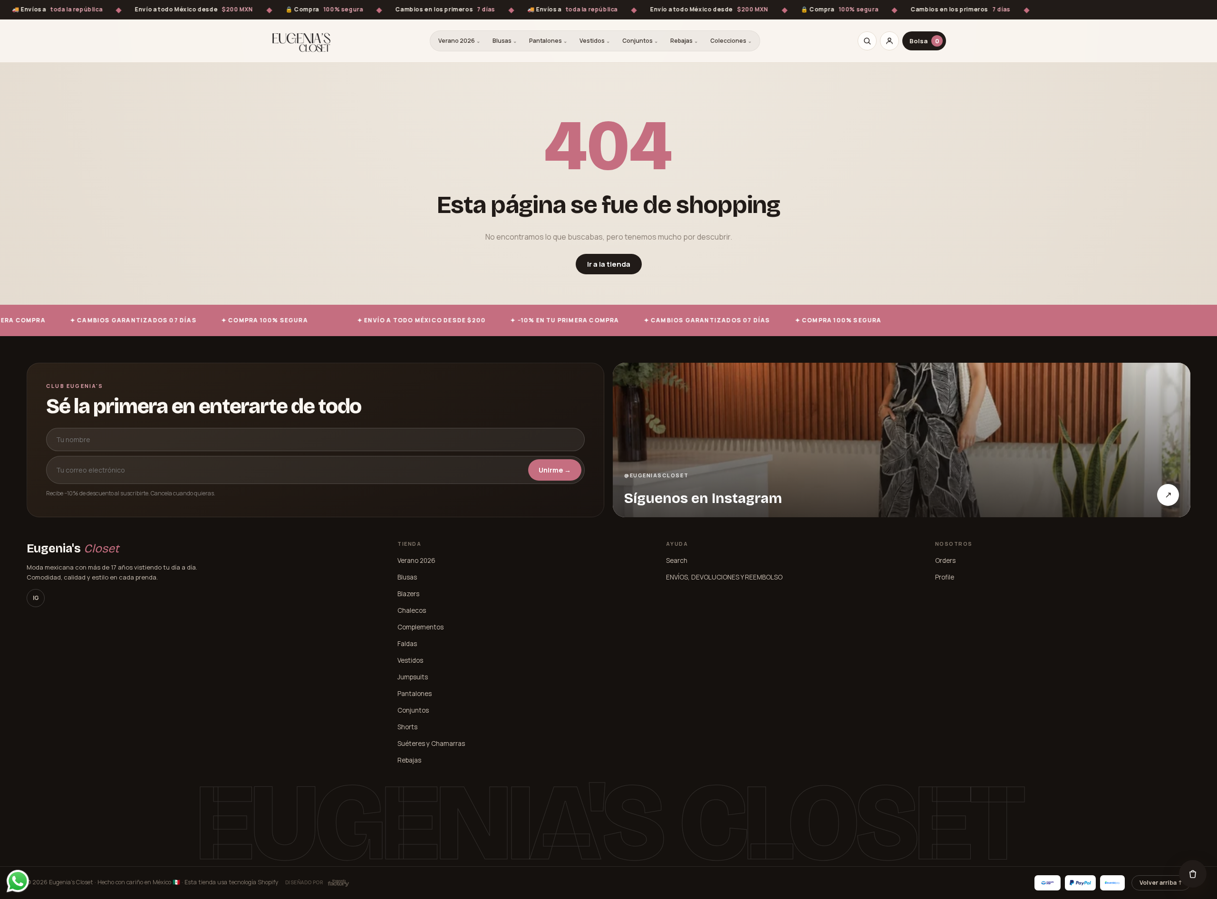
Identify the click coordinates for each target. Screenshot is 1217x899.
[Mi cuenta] (889, 40)
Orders (945, 560)
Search (676, 560)
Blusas (505, 41)
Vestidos (595, 41)
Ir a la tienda (608, 264)
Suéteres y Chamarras (431, 743)
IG (36, 598)
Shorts (407, 727)
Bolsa (924, 41)
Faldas (407, 643)
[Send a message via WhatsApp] (18, 881)
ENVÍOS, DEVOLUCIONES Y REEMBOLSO (724, 577)
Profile (944, 577)
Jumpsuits (412, 677)
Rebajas (684, 41)
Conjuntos (640, 41)
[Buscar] (867, 40)
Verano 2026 (459, 41)
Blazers (408, 594)
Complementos (420, 627)
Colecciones (731, 41)
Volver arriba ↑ (1161, 883)
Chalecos (411, 610)
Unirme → (555, 469)
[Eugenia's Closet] (301, 41)
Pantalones (548, 41)
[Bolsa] (1193, 874)
